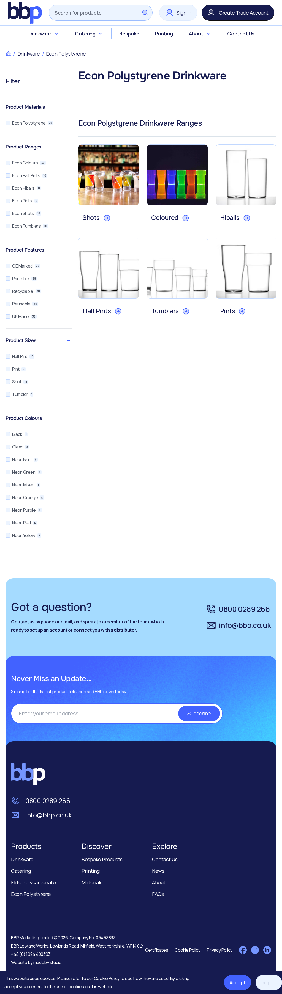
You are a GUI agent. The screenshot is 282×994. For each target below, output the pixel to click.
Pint (18, 369)
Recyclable (26, 291)
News (158, 871)
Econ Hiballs (26, 188)
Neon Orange (27, 497)
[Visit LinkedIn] (267, 950)
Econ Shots (26, 213)
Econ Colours (28, 163)
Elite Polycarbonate (33, 882)
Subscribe (199, 713)
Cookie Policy (107, 978)
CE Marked (25, 266)
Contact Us (240, 33)
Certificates (156, 950)
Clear (20, 447)
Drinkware (40, 33)
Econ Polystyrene (32, 123)
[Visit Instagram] (255, 950)
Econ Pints (24, 201)
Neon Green (26, 472)
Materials (92, 882)
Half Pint (22, 356)
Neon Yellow (26, 535)
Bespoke (129, 33)
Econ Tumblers (29, 226)
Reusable (24, 304)
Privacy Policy (219, 950)
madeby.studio (47, 962)
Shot (19, 382)
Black (19, 434)
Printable (24, 279)
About (196, 33)
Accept (237, 982)
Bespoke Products (102, 859)
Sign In (184, 12)
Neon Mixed (25, 485)
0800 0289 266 (244, 609)
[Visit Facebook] (243, 950)
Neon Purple (26, 510)
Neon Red (24, 523)
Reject (268, 982)
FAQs (158, 894)
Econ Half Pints (29, 175)
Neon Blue (24, 459)
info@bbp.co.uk (245, 625)
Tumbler (22, 394)
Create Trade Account (244, 12)
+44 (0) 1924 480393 (30, 954)
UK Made (24, 316)
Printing (164, 33)
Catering (85, 33)
